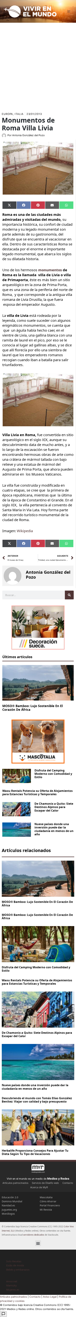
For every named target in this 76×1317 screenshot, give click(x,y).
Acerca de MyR (39, 1187)
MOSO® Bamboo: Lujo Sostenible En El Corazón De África (32, 708)
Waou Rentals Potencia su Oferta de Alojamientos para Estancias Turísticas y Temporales (37, 792)
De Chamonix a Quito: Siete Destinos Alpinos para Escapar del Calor (53, 807)
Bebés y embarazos (18, 1269)
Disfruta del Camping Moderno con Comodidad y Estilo (53, 773)
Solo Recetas (13, 1261)
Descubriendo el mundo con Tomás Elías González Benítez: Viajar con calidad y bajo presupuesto (37, 1099)
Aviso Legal (50, 1296)
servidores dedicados (33, 1234)
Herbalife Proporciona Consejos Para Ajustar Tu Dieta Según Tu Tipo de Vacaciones (35, 1152)
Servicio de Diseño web (45, 1182)
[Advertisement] (38, 66)
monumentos (50, 270)
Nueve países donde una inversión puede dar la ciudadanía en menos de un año (54, 829)
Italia (19, 114)
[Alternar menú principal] (68, 11)
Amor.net (11, 1281)
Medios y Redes (58, 1178)
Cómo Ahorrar (48, 1201)
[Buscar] (69, 595)
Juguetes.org (9, 1209)
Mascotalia (46, 1197)
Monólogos (8, 1213)
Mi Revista (46, 1209)
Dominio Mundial (12, 1201)
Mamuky (11, 1285)
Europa (7, 114)
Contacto (67, 1182)
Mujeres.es (12, 1289)
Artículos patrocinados (15, 1182)
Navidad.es (8, 1205)
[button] (38, 1243)
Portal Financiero (50, 1205)
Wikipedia (25, 530)
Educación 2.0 (10, 1197)
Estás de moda (15, 1265)
